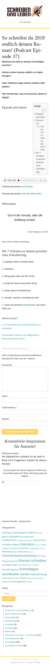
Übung (28, 582)
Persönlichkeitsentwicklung (19, 555)
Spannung (6, 578)
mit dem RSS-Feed (31, 193)
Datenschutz (26, 659)
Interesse (37, 545)
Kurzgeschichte (34, 548)
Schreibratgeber (10, 569)
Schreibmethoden (24, 565)
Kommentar (7, 365)
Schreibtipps (28, 569)
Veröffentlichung (37, 578)
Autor (31, 532)
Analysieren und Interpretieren (18, 610)
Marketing (7, 551)
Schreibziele (29, 305)
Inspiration (27, 544)
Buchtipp (24, 537)
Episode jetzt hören (40, 115)
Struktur (16, 578)
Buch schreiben (11, 536)
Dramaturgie (10, 617)
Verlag (29, 578)
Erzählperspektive (23, 540)
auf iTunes (27, 186)
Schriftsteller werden (16, 574)
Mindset (8, 631)
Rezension (13, 561)
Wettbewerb (6, 582)
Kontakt (35, 659)
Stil (11, 578)
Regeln (43, 556)
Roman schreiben (32, 561)
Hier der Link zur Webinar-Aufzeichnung (43, 138)
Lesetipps (9, 628)
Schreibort (35, 565)
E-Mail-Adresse (9, 408)
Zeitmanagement (18, 581)
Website (5, 419)
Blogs (40, 533)
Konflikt (43, 545)
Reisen (5, 561)
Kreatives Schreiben (10, 548)
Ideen (16, 544)
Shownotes (40, 122)
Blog (36, 533)
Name (5, 396)
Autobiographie (20, 532)
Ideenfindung (10, 621)
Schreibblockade (9, 565)
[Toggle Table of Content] (43, 110)
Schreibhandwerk (12, 638)
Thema (23, 578)
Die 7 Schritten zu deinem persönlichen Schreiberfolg (40, 162)
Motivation (23, 551)
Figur (31, 540)
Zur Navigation (25, 22)
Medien (15, 552)
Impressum (16, 659)
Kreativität (23, 548)
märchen (30, 552)
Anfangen (7, 532)
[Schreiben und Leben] (25, 11)
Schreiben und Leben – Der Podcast (20, 635)
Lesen (42, 548)
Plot (38, 556)
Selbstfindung (39, 574)
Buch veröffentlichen (14, 614)
